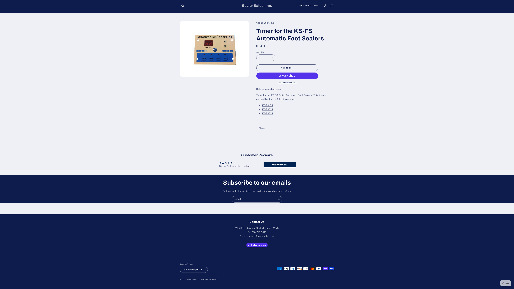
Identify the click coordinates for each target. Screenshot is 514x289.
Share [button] (262, 128)
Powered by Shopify (209, 279)
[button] (183, 6)
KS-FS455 (267, 105)
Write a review (279, 165)
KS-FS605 (267, 109)
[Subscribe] (279, 199)
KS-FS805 (267, 113)
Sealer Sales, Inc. (194, 279)
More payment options (287, 82)
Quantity (260, 52)
